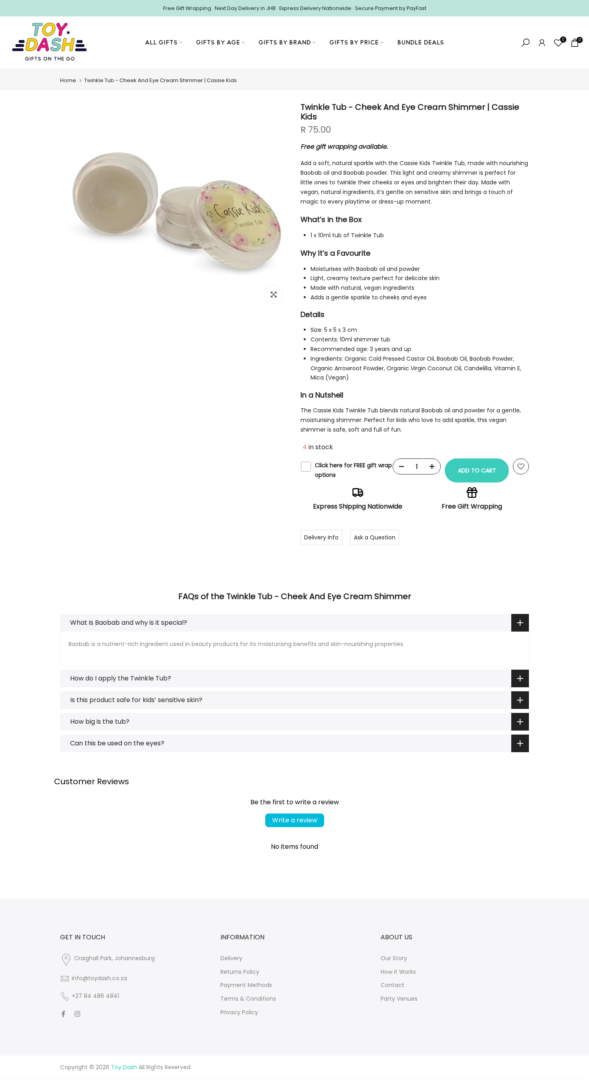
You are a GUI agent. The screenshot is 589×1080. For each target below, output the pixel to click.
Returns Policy (239, 972)
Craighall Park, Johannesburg (114, 958)
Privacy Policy (239, 1012)
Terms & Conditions (248, 999)
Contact (392, 985)
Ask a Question (374, 537)
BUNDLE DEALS (420, 42)
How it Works (398, 972)
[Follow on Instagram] (77, 1014)
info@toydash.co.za (99, 978)
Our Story (394, 958)
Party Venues (399, 999)
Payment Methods (246, 985)
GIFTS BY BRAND (285, 42)
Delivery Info (321, 537)
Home (68, 80)
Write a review (294, 820)
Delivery (231, 958)
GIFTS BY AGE (218, 42)
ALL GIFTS (161, 42)
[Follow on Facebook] (63, 1014)
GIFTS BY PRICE (354, 42)
